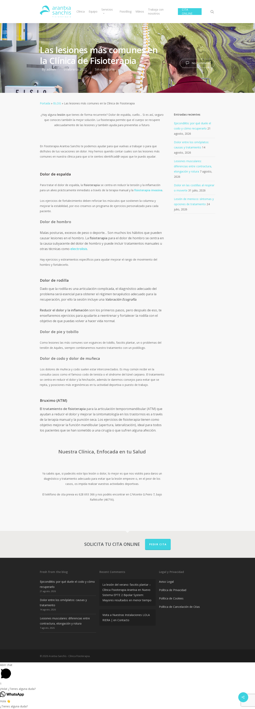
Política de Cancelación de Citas (179, 607)
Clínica (80, 11)
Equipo (93, 11)
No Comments (201, 63)
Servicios (107, 9)
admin (51, 69)
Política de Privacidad (172, 590)
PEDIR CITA (158, 544)
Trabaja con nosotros (156, 11)
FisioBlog (125, 11)
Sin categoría (104, 69)
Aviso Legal (166, 581)
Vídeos (139, 11)
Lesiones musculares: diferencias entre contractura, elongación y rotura (193, 166)
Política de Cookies (171, 598)
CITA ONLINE (187, 11)
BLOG (57, 103)
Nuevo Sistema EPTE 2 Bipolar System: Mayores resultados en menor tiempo (126, 595)
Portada (45, 103)
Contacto (123, 620)
